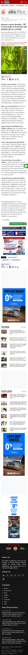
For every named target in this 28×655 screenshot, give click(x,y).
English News (5, 5)
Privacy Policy (4, 653)
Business (6, 588)
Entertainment (7, 590)
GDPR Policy (11, 653)
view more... (24, 327)
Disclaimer (14, 651)
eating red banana (12, 257)
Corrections (20, 650)
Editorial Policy (13, 650)
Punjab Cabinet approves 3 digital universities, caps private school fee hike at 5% (18, 353)
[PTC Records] (15, 548)
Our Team (20, 651)
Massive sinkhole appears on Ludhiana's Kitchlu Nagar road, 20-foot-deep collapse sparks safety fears (18, 332)
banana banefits (16, 259)
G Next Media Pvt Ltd (5, 648)
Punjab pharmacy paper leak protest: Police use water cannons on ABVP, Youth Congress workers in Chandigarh (18, 345)
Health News (6, 259)
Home (2, 18)
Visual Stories (20, 5)
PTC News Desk (10, 42)
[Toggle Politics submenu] (14, 5)
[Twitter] (8, 80)
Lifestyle (6, 595)
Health (5, 593)
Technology (7, 599)
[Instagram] (13, 79)
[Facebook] (10, 79)
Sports (5, 604)
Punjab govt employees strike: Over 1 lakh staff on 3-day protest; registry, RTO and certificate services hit (18, 365)
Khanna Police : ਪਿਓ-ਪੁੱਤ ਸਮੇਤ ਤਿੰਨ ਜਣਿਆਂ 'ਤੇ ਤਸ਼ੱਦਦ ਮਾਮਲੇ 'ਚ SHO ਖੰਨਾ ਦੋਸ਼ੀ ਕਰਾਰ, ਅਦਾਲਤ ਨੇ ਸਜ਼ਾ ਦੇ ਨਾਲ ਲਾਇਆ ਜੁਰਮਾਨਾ (18, 396)
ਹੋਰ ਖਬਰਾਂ (7, 18)
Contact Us (8, 651)
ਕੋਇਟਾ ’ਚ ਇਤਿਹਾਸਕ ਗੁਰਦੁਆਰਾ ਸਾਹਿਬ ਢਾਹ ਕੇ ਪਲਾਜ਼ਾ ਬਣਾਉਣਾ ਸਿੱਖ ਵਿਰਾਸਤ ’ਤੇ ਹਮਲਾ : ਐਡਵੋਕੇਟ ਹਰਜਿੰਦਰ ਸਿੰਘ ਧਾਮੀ (17, 423)
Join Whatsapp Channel (16, 223)
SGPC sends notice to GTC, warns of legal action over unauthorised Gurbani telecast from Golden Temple (18, 339)
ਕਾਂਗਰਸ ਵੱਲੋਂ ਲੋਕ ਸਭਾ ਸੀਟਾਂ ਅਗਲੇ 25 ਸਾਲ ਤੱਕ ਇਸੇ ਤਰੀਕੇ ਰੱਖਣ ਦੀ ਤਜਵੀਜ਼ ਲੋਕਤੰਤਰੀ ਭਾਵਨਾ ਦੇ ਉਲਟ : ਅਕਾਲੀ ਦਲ (18, 409)
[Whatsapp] (15, 79)
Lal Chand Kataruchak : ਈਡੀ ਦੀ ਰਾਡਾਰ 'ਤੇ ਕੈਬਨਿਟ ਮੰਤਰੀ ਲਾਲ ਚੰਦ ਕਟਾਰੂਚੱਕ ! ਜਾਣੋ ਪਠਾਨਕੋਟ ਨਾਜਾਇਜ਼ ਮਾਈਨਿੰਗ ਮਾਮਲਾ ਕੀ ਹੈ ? (18, 403)
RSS (16, 653)
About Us (7, 650)
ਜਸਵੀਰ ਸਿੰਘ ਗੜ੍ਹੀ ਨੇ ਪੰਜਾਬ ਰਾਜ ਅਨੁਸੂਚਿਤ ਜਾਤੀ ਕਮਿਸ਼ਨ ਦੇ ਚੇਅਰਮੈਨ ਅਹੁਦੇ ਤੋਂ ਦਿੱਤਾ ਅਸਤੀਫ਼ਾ (18, 429)
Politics (12, 5)
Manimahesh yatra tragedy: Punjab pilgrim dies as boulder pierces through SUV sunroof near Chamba (18, 359)
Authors (3, 651)
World (5, 601)
